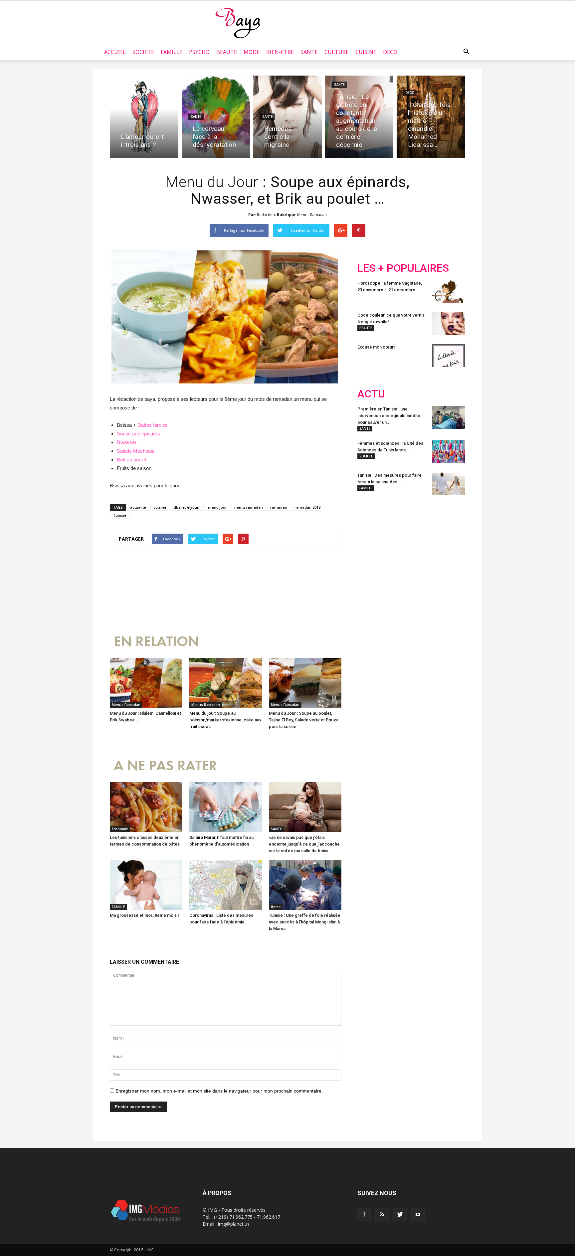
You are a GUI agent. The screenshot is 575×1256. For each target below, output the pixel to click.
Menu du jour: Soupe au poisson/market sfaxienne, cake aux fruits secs (225, 720)
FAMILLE (171, 52)
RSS (419, 544)
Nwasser (126, 442)
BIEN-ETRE (280, 52)
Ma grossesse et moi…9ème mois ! (144, 915)
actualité (138, 507)
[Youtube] (418, 1214)
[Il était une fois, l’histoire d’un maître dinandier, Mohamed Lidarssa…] (431, 117)
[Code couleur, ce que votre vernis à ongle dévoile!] (448, 323)
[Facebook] (364, 1214)
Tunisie (119, 515)
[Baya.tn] (238, 22)
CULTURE (336, 52)
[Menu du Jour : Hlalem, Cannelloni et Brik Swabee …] (146, 683)
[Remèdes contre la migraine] (287, 117)
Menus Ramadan (312, 214)
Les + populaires (403, 268)
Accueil (115, 52)
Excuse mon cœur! (376, 347)
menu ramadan (248, 507)
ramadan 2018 (307, 507)
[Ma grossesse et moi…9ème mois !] (146, 885)
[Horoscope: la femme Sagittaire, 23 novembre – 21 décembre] (448, 291)
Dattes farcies (152, 425)
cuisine (159, 507)
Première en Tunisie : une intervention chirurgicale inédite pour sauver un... (388, 415)
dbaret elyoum (187, 507)
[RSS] (382, 1214)
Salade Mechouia (135, 451)
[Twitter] (400, 1214)
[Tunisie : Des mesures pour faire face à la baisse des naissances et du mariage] (448, 483)
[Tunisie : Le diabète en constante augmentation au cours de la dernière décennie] (359, 117)
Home (276, 906)
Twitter (394, 544)
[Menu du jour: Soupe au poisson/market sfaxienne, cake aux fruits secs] (225, 683)
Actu (371, 394)
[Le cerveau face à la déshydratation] (216, 117)
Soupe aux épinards (139, 433)
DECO (390, 52)
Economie (120, 829)
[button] (466, 52)
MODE (252, 52)
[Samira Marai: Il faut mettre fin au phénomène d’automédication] (225, 807)
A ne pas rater (165, 765)
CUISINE (365, 52)
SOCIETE (143, 52)
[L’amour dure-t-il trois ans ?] (144, 117)
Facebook (369, 544)
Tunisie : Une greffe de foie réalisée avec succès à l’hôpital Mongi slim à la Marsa (304, 922)
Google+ (445, 544)
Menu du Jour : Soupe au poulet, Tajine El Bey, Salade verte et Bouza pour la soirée (303, 720)
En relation (156, 641)
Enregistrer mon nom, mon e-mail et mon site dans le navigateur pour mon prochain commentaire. (219, 1091)
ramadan (278, 507)
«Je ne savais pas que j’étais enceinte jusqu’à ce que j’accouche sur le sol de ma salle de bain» (304, 844)
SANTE (309, 52)
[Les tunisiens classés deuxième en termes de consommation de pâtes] (146, 807)
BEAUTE (226, 52)
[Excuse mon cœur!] (448, 355)
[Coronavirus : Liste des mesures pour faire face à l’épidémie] (225, 885)
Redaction (266, 214)
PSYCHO (199, 52)
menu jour (217, 507)
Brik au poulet (131, 459)
